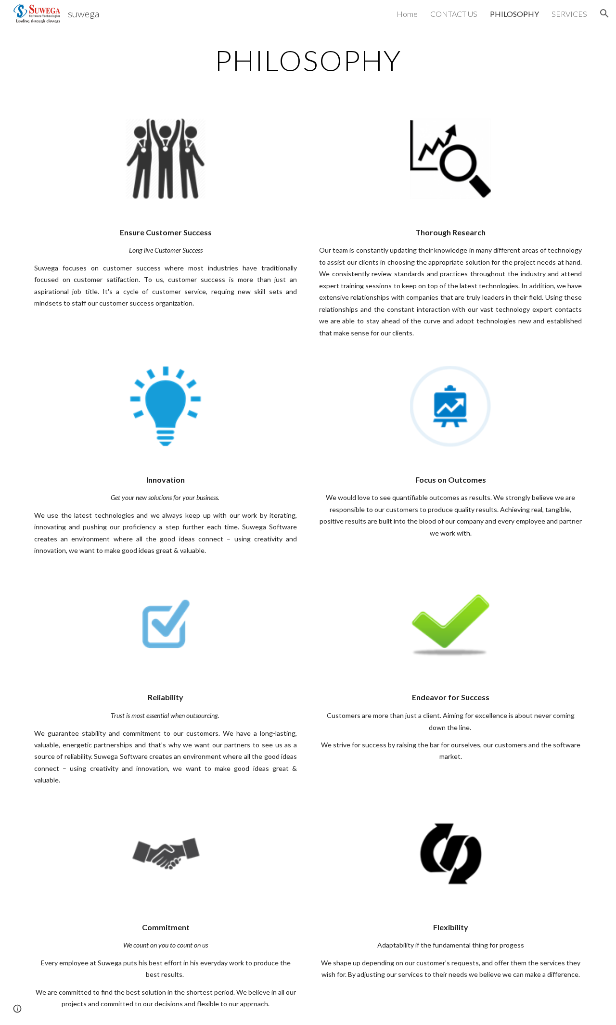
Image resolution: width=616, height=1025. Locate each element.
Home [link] (407, 13)
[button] (604, 13)
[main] (308, 60)
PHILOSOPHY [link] (514, 13)
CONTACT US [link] (453, 13)
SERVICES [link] (569, 13)
